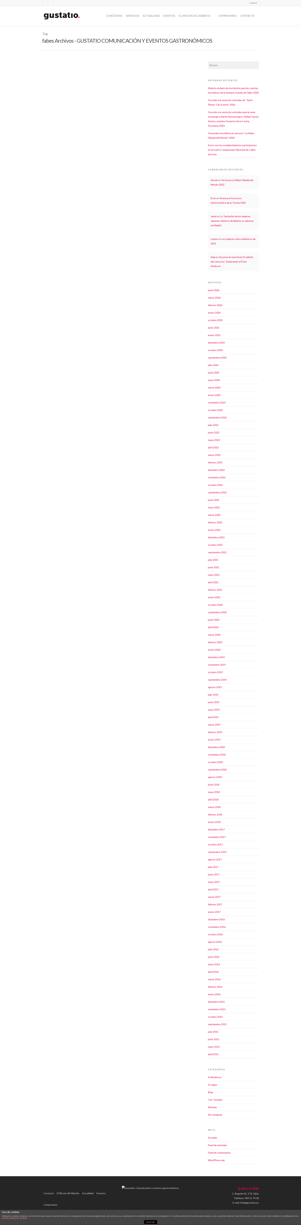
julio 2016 (213, 949)
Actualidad (151, 15)
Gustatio (52, 150)
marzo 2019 (214, 724)
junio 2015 (213, 1039)
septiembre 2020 (217, 612)
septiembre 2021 (217, 552)
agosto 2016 (215, 941)
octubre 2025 (215, 320)
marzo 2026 (214, 297)
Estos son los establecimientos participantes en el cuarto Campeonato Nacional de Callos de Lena (232, 150)
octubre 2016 (215, 934)
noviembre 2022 (217, 477)
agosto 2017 (215, 859)
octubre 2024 (215, 350)
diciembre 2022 (216, 469)
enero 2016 (214, 994)
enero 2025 (214, 335)
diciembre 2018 (216, 747)
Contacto (247, 15)
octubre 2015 (215, 1016)
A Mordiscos (215, 1077)
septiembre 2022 (217, 492)
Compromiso (227, 15)
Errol (213, 198)
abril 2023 (213, 447)
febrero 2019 (215, 732)
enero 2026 (214, 312)
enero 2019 (214, 739)
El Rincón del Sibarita (194, 15)
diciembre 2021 (216, 537)
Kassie (214, 180)
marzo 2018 (214, 807)
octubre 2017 (215, 844)
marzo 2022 (214, 514)
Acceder (212, 1137)
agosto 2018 (215, 777)
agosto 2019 (215, 687)
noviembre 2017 (217, 836)
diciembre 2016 (216, 919)
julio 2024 (213, 365)
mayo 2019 (214, 709)
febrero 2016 (215, 986)
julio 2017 (213, 866)
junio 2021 (213, 567)
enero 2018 (214, 821)
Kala (213, 257)
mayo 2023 (214, 439)
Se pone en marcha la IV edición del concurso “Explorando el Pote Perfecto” (232, 262)
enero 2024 (214, 395)
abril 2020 (213, 627)
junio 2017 (213, 874)
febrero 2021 (215, 589)
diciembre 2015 (216, 1001)
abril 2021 (213, 582)
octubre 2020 (215, 604)
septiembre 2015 (217, 1024)
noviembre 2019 (217, 664)
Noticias (61, 150)
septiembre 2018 (217, 769)
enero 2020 (214, 649)
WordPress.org (216, 1160)
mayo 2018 (214, 792)
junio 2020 (213, 619)
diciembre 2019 (216, 657)
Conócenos (114, 15)
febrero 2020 (215, 642)
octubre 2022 (215, 484)
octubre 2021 (215, 544)
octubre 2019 (215, 672)
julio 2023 (213, 424)
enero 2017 (214, 911)
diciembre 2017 (216, 829)
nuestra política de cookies (14, 1218)
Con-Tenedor (215, 1099)
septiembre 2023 (217, 417)
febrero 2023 (215, 462)
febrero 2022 (215, 522)
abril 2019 (213, 717)
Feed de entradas (217, 1145)
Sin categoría (215, 1114)
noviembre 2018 (217, 754)
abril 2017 (213, 889)
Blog (210, 1092)
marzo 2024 (214, 387)
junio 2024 (213, 372)
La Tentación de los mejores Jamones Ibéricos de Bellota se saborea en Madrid (232, 221)
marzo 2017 (214, 896)
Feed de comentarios (219, 1152)
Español (253, 3)
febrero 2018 (215, 814)
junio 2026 (213, 290)
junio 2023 (213, 432)
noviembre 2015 (217, 1009)
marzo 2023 (214, 454)
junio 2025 (213, 327)
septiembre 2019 (217, 679)
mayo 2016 (214, 964)
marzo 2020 (214, 634)
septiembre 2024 (217, 357)
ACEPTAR (150, 1222)
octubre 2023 (215, 410)
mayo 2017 (214, 881)
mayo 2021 (214, 574)
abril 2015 (213, 1054)
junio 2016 (213, 956)
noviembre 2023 (217, 402)
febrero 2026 (215, 305)
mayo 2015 (214, 1046)
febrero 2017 (215, 904)
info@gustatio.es (249, 1202)
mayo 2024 (214, 380)
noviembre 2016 (217, 926)
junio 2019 (213, 702)
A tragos (212, 1084)
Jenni (213, 216)
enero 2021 (214, 597)
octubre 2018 (215, 762)
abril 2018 (213, 799)
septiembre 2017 (217, 851)
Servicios (132, 15)
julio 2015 (213, 1031)
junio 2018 (213, 784)
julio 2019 (213, 694)
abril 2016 (213, 971)
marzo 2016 (214, 979)
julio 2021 (213, 559)
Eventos (169, 15)
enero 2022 (214, 529)
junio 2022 (213, 499)
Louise (214, 238)
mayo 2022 (214, 507)
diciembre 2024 (216, 342)
